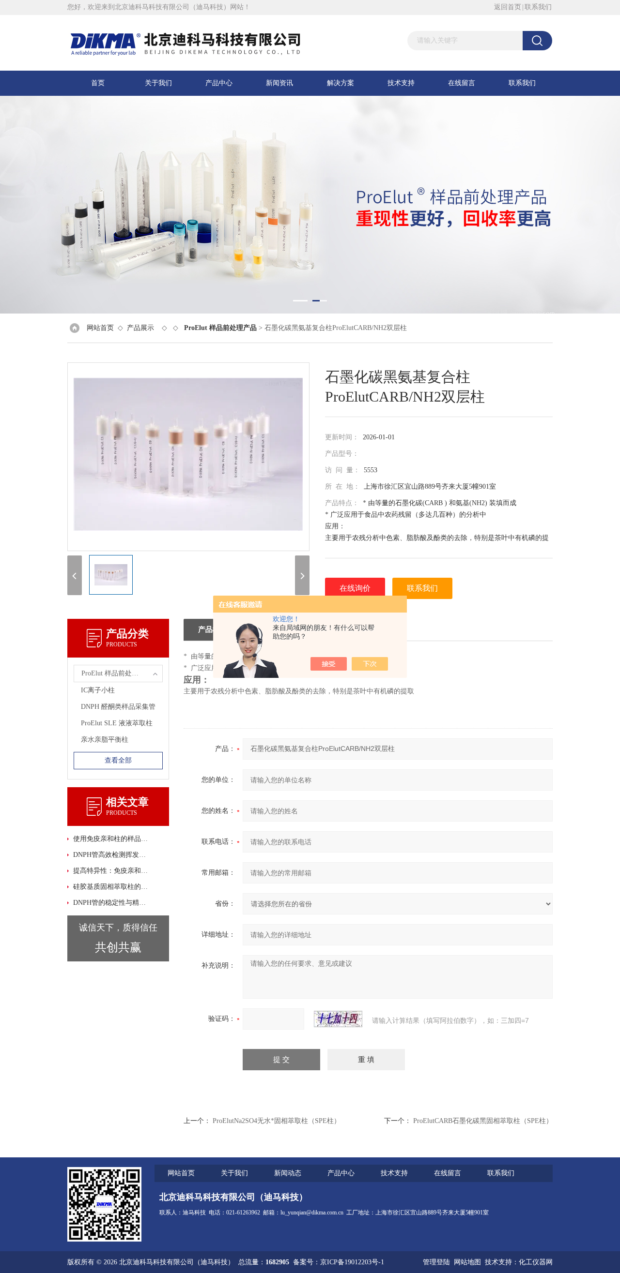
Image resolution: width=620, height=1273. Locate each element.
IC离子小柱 (98, 690)
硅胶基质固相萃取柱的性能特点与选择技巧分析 (111, 886)
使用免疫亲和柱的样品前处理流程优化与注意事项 (111, 838)
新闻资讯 (279, 83)
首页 (98, 83)
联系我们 (538, 7)
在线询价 (355, 588)
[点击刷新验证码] (338, 1019)
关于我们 (158, 83)
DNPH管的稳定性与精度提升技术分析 (111, 902)
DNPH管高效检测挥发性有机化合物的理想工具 (111, 854)
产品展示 (140, 327)
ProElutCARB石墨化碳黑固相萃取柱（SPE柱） (483, 1120)
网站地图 (467, 1262)
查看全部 (118, 760)
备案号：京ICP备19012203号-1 (338, 1262)
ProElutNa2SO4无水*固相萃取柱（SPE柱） (277, 1120)
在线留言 (461, 83)
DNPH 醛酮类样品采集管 (118, 706)
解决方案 (340, 83)
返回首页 (507, 7)
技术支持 (401, 83)
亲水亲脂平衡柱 (104, 739)
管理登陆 (436, 1262)
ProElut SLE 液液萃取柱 (117, 723)
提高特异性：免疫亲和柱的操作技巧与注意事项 (111, 870)
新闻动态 (287, 1173)
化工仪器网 (536, 1262)
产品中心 (218, 83)
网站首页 (100, 327)
